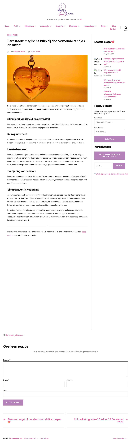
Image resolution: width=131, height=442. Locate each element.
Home (7, 26)
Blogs (103, 26)
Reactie (6, 360)
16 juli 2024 (35, 52)
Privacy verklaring (31, 438)
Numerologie (89, 26)
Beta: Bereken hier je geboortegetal (109, 155)
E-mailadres (98, 128)
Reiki (16, 26)
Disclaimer (44, 438)
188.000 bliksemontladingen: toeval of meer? (112, 94)
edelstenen (19, 335)
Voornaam (98, 118)
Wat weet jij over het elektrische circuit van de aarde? (114, 82)
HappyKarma (19, 52)
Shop (114, 26)
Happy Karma (16, 438)
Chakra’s (59, 26)
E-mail (70, 380)
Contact (113, 29)
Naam (6, 380)
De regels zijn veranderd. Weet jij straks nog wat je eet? (114, 61)
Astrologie (44, 26)
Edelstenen (29, 26)
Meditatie (73, 26)
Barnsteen (10, 335)
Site (4, 390)
